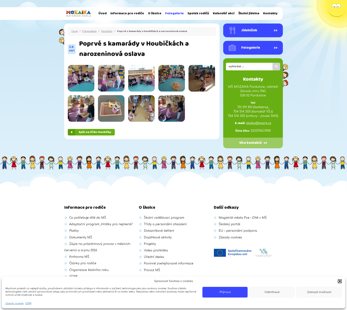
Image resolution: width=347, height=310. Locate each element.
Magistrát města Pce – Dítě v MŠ (243, 217)
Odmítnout (272, 292)
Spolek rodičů (198, 13)
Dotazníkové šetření (159, 230)
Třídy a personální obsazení (165, 224)
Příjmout (225, 292)
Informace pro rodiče (127, 13)
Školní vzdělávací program (164, 217)
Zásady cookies (14, 303)
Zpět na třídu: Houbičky (95, 132)
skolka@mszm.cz (258, 123)
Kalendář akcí (223, 13)
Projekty (150, 244)
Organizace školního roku (88, 270)
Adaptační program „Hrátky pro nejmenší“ (101, 224)
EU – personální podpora (238, 230)
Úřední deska (154, 257)
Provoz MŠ (152, 270)
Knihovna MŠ (79, 256)
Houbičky (106, 31)
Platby (74, 230)
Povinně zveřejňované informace (168, 263)
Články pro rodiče (82, 263)
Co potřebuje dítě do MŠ (87, 217)
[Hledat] (276, 66)
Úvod (102, 13)
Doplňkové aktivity (158, 237)
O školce (154, 13)
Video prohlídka (156, 250)
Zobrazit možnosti (319, 292)
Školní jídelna (248, 13)
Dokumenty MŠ (80, 237)
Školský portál (229, 224)
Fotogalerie (174, 13)
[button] (340, 281)
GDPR (28, 303)
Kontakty (270, 13)
